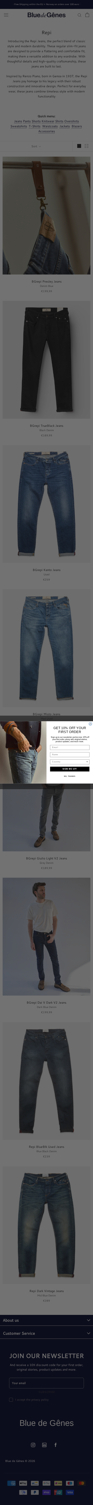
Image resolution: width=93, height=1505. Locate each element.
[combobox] (69, 762)
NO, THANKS (69, 776)
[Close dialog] (90, 724)
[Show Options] (87, 762)
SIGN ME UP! (70, 769)
